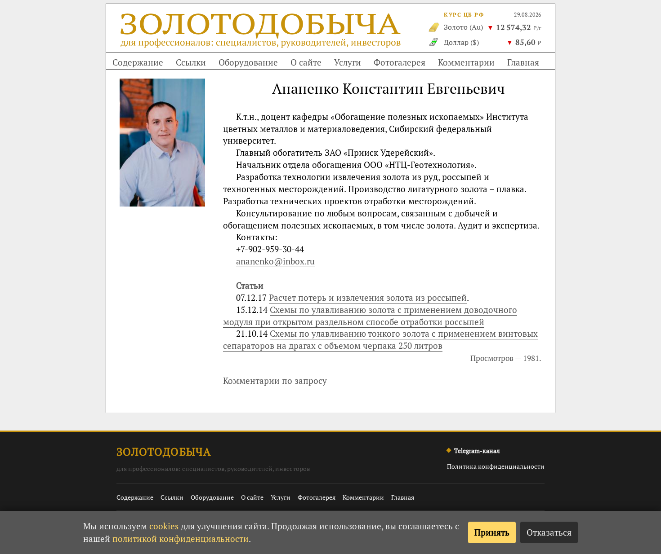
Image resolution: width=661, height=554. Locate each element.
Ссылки (191, 62)
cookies (164, 526)
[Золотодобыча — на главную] (262, 32)
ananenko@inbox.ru (275, 261)
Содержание (137, 62)
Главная (523, 62)
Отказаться (549, 532)
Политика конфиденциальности (496, 466)
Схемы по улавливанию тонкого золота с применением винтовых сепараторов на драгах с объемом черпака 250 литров (380, 339)
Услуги (347, 62)
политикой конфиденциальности (180, 538)
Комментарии (466, 62)
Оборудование (248, 62)
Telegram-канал (477, 450)
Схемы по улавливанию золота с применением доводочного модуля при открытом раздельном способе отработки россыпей (370, 315)
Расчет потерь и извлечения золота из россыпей (368, 297)
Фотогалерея (399, 62)
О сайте (306, 62)
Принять (491, 532)
